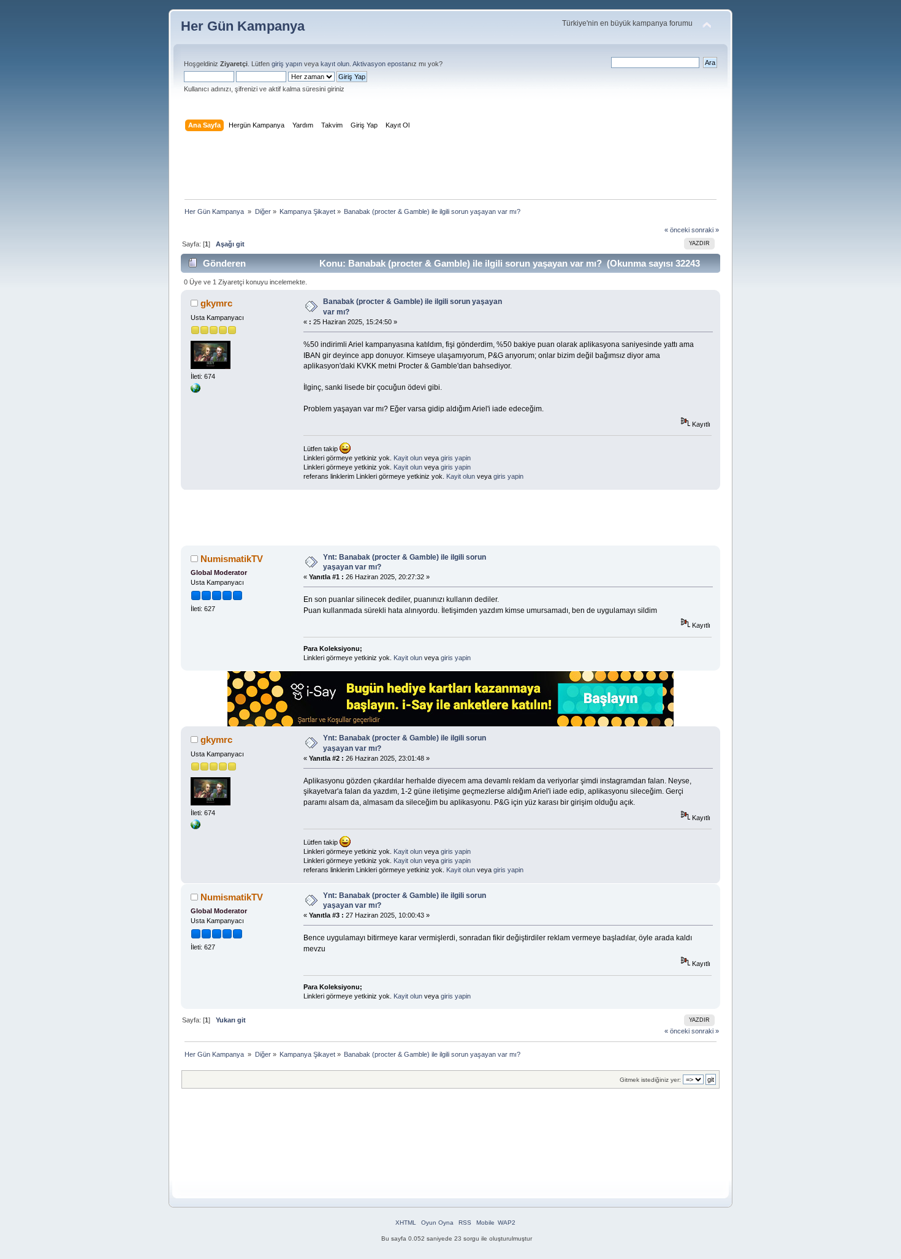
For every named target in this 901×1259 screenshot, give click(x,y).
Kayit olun (407, 458)
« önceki (677, 230)
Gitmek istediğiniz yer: (650, 1079)
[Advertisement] (450, 168)
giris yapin (456, 458)
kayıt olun (335, 63)
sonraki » (705, 230)
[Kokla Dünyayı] (195, 390)
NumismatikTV (231, 558)
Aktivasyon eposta (380, 63)
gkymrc (216, 303)
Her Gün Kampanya (243, 26)
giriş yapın (287, 63)
